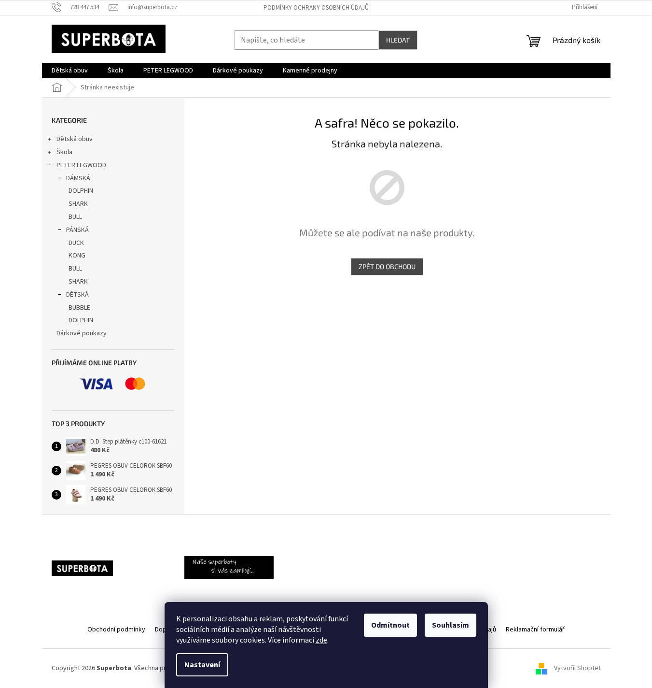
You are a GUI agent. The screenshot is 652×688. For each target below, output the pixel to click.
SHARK (78, 204)
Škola (64, 152)
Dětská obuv (74, 139)
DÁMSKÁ (78, 178)
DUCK (76, 243)
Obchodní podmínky (116, 629)
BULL (75, 217)
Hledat (398, 40)
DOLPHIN (81, 191)
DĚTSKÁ (77, 295)
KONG (77, 255)
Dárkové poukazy (81, 333)
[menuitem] (69, 70)
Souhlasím (450, 625)
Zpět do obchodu (387, 266)
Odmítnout (390, 625)
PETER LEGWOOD (81, 165)
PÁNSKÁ (77, 230)
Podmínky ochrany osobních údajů (316, 7)
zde (321, 640)
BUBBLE (79, 308)
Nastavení (202, 664)
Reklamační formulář (535, 629)
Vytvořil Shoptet (577, 668)
